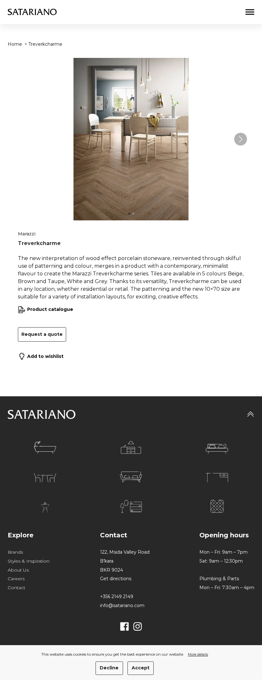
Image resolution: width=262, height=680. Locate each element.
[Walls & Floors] (217, 506)
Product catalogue (50, 309)
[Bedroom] (217, 449)
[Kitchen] (131, 447)
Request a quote (42, 334)
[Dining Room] (45, 477)
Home (15, 44)
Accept (141, 668)
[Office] (217, 477)
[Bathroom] (45, 447)
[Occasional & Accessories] (131, 506)
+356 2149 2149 (116, 596)
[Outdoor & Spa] (45, 507)
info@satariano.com (122, 605)
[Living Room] (131, 477)
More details (198, 654)
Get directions (115, 578)
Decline (109, 668)
